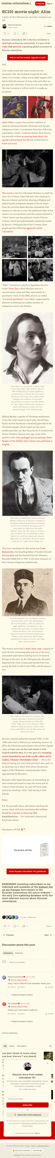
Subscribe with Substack (29, 1114)
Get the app (37, 1150)
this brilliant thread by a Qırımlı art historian (24, 811)
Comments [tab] (8, 953)
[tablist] (13, 953)
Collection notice (43, 1146)
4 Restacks (32, 917)
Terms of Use (40, 1121)
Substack (17, 1155)
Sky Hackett (13, 1003)
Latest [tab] (11, 1046)
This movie (7, 193)
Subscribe (40, 3)
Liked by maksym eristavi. (19, 980)
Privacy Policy (27, 1126)
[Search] (50, 1046)
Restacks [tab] (19, 953)
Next (46, 935)
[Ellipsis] (52, 977)
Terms (33, 1146)
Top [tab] (5, 1046)
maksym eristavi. (15, 25)
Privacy (27, 1146)
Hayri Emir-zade (34, 648)
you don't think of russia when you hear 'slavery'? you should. (19, 1055)
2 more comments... (10, 1033)
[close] (48, 1063)
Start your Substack (22, 1150)
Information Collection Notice (32, 1123)
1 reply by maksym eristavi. (22, 995)
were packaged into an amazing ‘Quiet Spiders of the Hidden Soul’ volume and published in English (27, 441)
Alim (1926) (7, 122)
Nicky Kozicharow (15, 976)
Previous (10, 935)
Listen (49, 26)
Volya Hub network (11, 46)
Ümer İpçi (13, 288)
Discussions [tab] (21, 1046)
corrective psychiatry (13, 299)
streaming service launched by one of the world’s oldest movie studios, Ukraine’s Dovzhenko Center (27, 756)
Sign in (49, 3)
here (21, 752)
